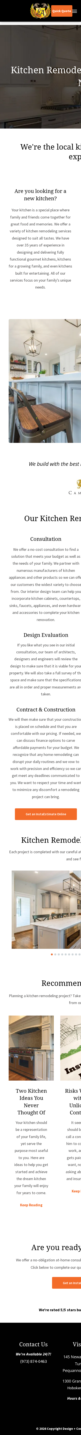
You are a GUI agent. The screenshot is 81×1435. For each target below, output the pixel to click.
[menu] (74, 11)
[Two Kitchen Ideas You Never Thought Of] (31, 1048)
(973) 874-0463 (33, 1361)
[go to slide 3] (59, 954)
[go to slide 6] (69, 954)
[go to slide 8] (76, 954)
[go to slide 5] (66, 954)
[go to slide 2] (55, 954)
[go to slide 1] (52, 954)
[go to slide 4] (62, 954)
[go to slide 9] (79, 954)
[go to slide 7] (72, 954)
